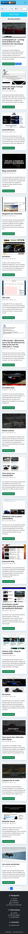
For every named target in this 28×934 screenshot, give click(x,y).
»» (19, 888)
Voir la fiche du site (8, 64)
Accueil (15, 898)
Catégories (15, 900)
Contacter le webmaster (15, 905)
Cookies (15, 913)
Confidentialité (15, 917)
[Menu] (25, 2)
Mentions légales (15, 915)
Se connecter (15, 903)
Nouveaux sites (15, 925)
